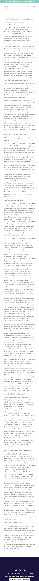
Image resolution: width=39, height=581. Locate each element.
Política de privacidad (26, 576)
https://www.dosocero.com (14, 27)
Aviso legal (15, 576)
